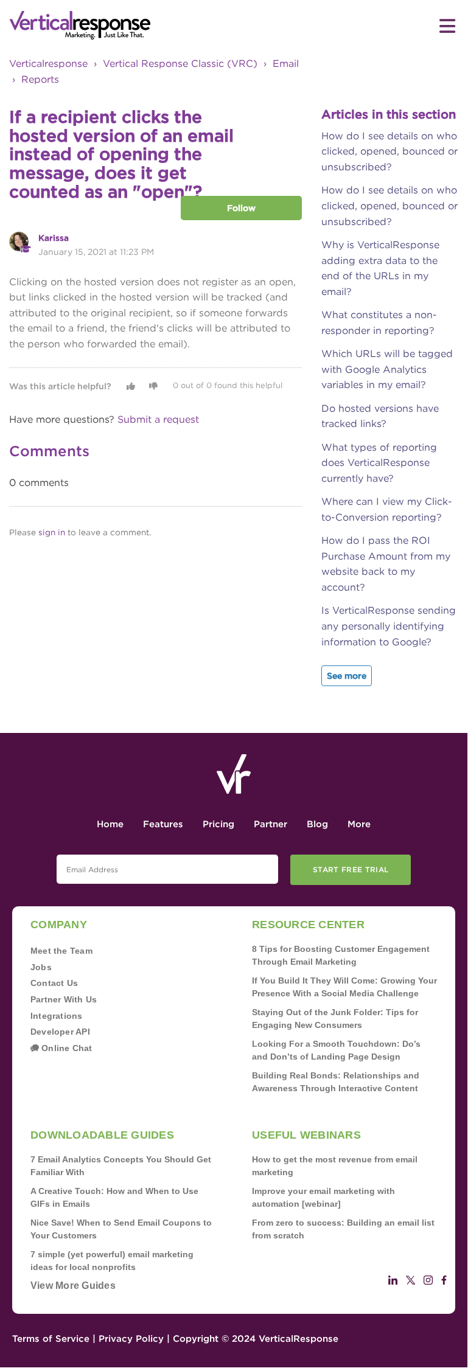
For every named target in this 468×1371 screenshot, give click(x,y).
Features (163, 824)
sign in (51, 532)
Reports (40, 79)
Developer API (60, 1031)
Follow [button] (241, 208)
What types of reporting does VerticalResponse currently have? (379, 463)
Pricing (218, 824)
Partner (270, 824)
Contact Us (54, 983)
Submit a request (158, 419)
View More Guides (73, 1285)
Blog (317, 824)
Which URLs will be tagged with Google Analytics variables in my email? (387, 369)
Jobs (41, 967)
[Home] (122, 25)
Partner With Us (63, 999)
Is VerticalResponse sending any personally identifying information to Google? (388, 626)
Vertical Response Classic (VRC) (180, 63)
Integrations (56, 1016)
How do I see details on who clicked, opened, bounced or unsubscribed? (389, 151)
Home (110, 824)
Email (286, 63)
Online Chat (66, 1048)
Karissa (53, 238)
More (359, 824)
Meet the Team (61, 951)
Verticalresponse (48, 63)
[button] (131, 386)
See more (346, 676)
